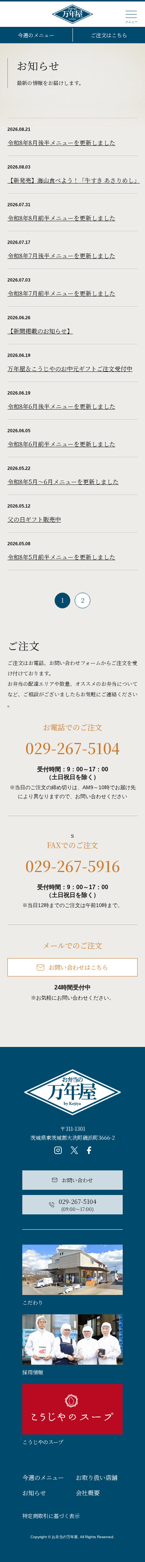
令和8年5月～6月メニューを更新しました (63, 481)
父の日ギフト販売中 (34, 519)
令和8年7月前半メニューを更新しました (61, 293)
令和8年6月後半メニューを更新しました (61, 406)
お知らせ (34, 1493)
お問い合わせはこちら (78, 967)
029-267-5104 (72, 747)
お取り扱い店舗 (96, 1477)
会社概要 (88, 1493)
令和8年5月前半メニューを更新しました (61, 557)
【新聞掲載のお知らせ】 (40, 331)
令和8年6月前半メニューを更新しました (61, 444)
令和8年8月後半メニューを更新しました (61, 142)
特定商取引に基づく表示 (51, 1515)
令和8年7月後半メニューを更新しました (61, 255)
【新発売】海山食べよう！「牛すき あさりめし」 (73, 180)
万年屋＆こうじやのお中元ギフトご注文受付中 (69, 368)
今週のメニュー (36, 35)
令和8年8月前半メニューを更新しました (61, 218)
